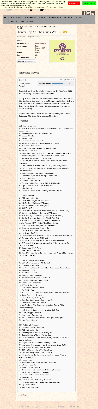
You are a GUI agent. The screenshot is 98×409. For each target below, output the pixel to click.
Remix (37, 50)
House (37, 48)
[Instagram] (93, 13)
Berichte (43, 17)
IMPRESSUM (62, 407)
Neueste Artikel (15, 17)
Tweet (19, 395)
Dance (37, 46)
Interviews (68, 17)
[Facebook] (84, 13)
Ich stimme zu (89, 3)
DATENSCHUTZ (74, 407)
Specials (79, 17)
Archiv (30, 22)
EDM (44, 48)
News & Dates (30, 17)
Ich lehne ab (73, 3)
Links (22, 22)
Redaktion (12, 22)
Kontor (37, 53)
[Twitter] (88, 13)
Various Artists (40, 44)
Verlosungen (55, 17)
